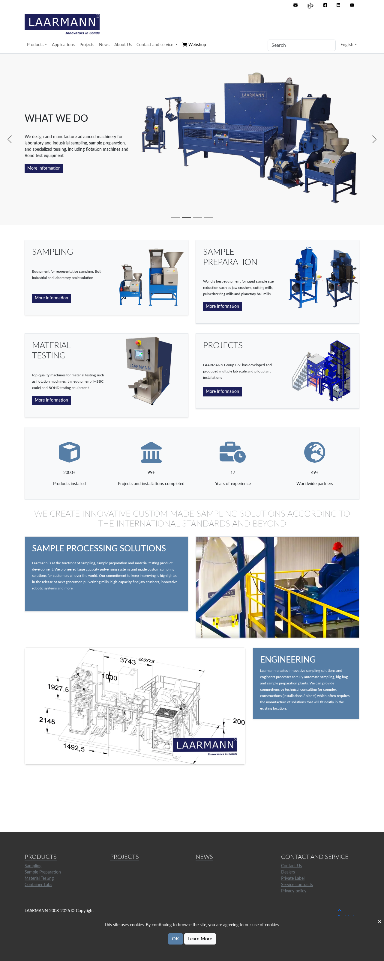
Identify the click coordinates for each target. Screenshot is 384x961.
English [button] (346, 45)
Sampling (33, 866)
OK (175, 938)
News (104, 45)
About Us (123, 45)
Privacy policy (293, 891)
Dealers (288, 872)
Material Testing (39, 878)
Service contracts (297, 885)
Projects (87, 45)
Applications (63, 45)
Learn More (200, 938)
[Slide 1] (175, 217)
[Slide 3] (197, 217)
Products (35, 45)
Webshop (196, 45)
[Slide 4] (208, 217)
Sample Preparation (43, 872)
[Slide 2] (186, 217)
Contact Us (291, 866)
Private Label (292, 878)
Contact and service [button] (155, 45)
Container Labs (38, 885)
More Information (44, 168)
